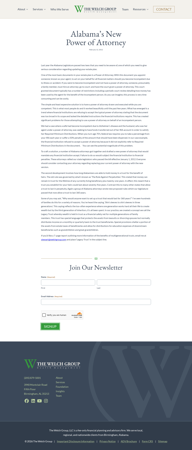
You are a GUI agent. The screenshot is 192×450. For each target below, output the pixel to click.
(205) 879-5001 (32, 377)
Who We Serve (59, 9)
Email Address (51, 296)
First (43, 288)
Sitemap (162, 441)
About (23, 9)
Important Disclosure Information (75, 441)
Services (38, 9)
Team (125, 9)
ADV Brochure (129, 441)
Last (98, 288)
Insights (60, 391)
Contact (164, 9)
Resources (139, 9)
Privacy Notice (108, 441)
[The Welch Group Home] (95, 9)
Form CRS (147, 441)
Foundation (62, 386)
